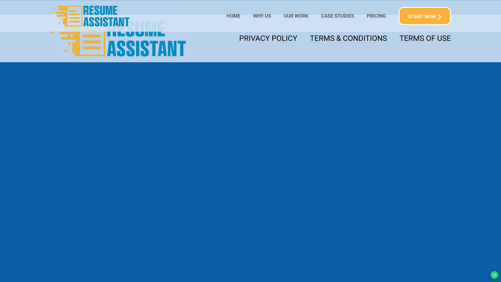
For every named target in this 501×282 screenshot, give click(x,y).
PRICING (376, 16)
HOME (233, 16)
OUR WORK (296, 16)
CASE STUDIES (337, 16)
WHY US (262, 16)
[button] (494, 275)
